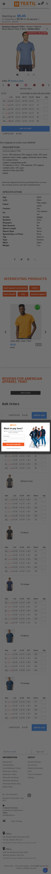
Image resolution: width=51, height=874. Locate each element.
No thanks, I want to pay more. (13, 448)
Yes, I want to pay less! (13, 444)
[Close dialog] (48, 424)
